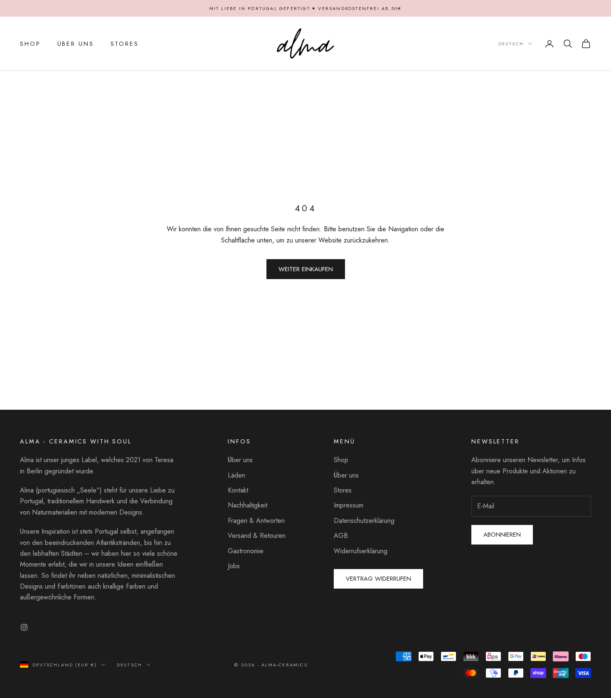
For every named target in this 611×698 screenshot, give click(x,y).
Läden (236, 475)
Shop (341, 460)
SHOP (30, 44)
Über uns (240, 460)
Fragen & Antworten (256, 520)
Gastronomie (246, 551)
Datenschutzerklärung (364, 520)
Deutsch (511, 43)
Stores (343, 490)
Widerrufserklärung (360, 551)
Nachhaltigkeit (247, 505)
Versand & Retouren (257, 535)
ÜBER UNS (75, 44)
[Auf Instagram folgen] (24, 627)
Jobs (234, 566)
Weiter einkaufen (305, 269)
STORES (125, 44)
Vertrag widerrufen (378, 578)
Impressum (348, 505)
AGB (341, 535)
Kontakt (238, 490)
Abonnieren (502, 534)
